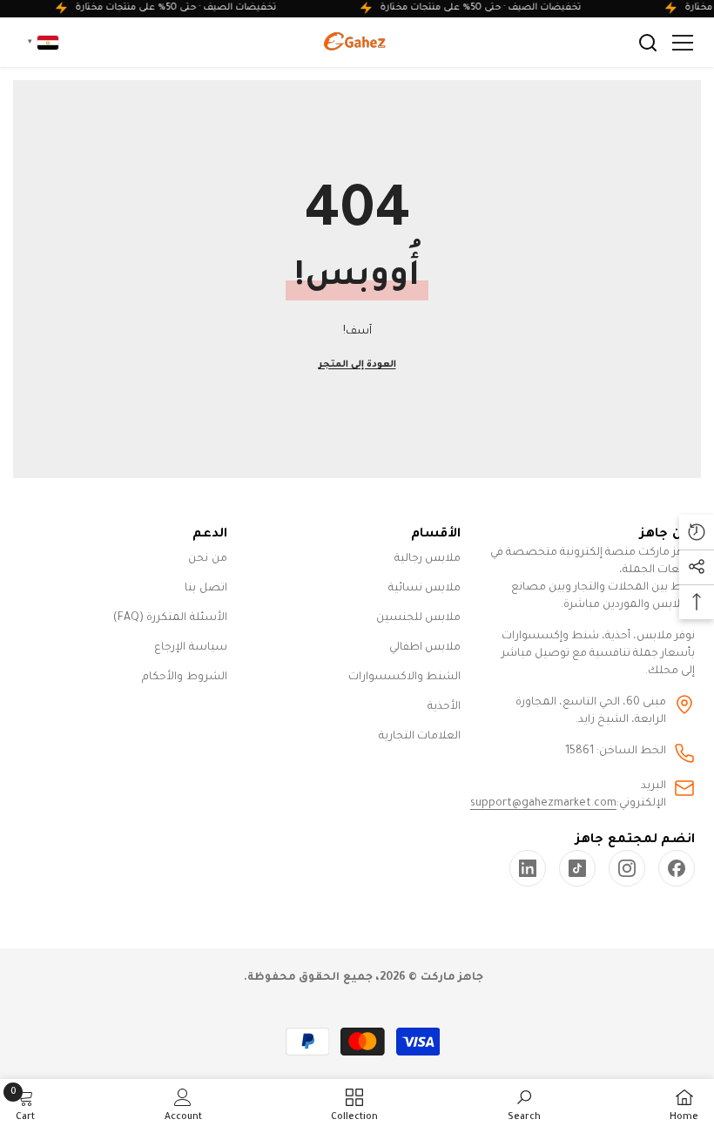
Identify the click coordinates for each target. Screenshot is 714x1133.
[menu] (682, 42)
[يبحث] (647, 42)
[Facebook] (676, 868)
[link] (527, 868)
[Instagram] (627, 868)
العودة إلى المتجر (357, 365)
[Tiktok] (577, 868)
